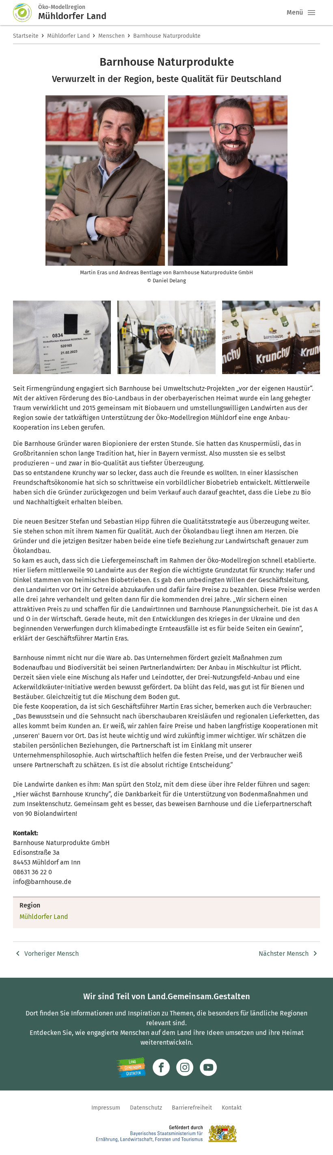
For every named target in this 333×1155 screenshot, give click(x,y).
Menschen (111, 35)
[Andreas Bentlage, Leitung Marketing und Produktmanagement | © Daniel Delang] (166, 337)
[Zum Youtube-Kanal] (208, 1067)
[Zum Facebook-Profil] (161, 1067)
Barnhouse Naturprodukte (167, 35)
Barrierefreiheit (192, 1107)
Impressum (105, 1107)
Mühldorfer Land (68, 35)
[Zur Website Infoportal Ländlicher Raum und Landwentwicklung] (131, 1067)
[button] (311, 12)
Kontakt (232, 1107)
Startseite (26, 35)
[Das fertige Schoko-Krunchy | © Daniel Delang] (271, 337)
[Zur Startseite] (25, 12)
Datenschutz (146, 1107)
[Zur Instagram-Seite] (184, 1067)
